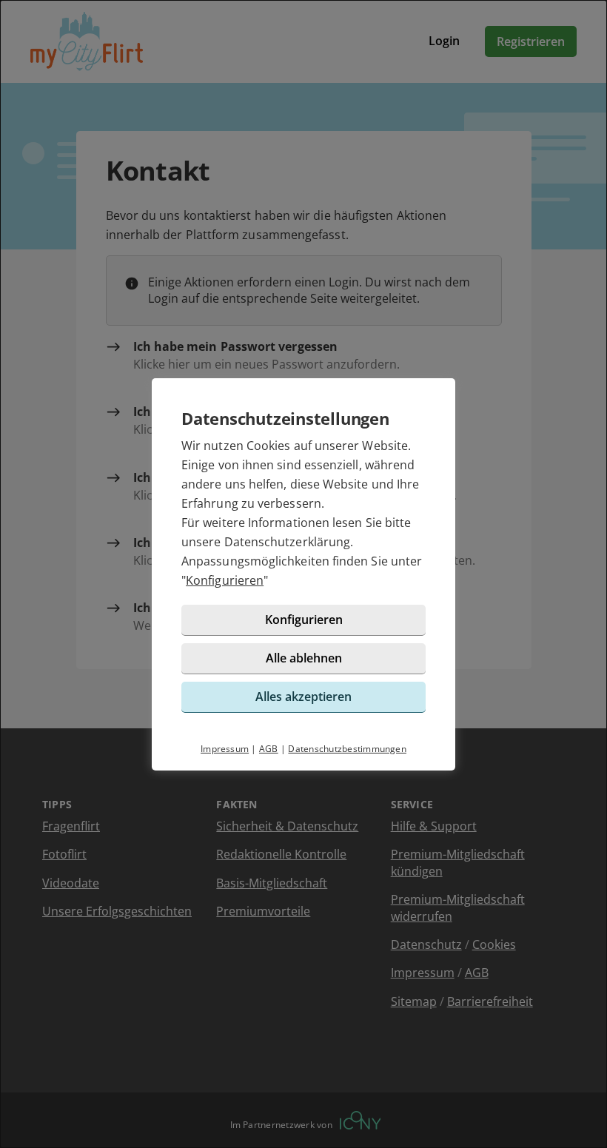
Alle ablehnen (304, 658)
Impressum (225, 748)
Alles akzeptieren (303, 696)
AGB (268, 748)
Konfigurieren (225, 580)
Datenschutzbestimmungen (347, 748)
